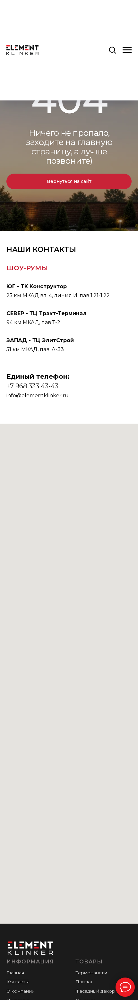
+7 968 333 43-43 (32, 386)
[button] (112, 50)
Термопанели (91, 973)
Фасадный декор (95, 991)
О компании (20, 991)
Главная (15, 973)
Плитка (83, 982)
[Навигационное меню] (127, 50)
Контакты (17, 982)
